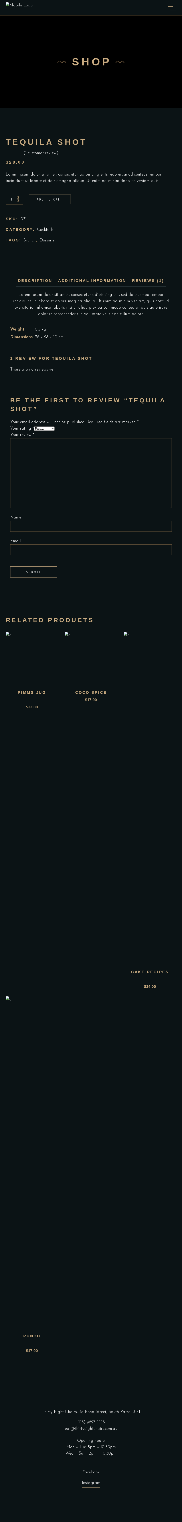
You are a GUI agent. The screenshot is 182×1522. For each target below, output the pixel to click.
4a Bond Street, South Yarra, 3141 (109, 1412)
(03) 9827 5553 (91, 1422)
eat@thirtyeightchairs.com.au (91, 1429)
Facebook (91, 1472)
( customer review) (41, 153)
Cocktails (45, 230)
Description (35, 281)
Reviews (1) (148, 281)
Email (15, 541)
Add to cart (50, 199)
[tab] (35, 281)
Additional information (92, 281)
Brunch (29, 240)
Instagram (91, 1483)
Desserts (47, 240)
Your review (22, 435)
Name (15, 517)
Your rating (22, 428)
